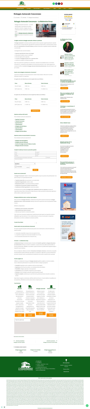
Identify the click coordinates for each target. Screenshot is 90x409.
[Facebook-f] (56, 4)
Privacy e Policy (66, 369)
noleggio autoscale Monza (19, 336)
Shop (60, 8)
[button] (15, 223)
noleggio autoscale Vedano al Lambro (28, 144)
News (55, 8)
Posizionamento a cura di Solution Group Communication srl (45, 408)
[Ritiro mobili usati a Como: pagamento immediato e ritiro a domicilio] (62, 72)
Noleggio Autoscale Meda (35, 349)
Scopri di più (64, 135)
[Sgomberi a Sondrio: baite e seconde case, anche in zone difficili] (62, 65)
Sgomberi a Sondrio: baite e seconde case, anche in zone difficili (69, 64)
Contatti (70, 8)
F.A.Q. (65, 8)
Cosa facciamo (37, 8)
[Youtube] (61, 4)
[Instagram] (59, 4)
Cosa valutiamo (65, 116)
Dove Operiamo (47, 8)
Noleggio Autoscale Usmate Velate (20, 350)
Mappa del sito (66, 371)
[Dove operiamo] (66, 360)
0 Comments (70, 67)
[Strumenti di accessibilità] (4, 407)
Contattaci (64, 88)
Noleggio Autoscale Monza (34, 17)
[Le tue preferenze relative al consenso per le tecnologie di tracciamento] (2, 407)
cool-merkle (17, 17)
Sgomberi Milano (20, 8)
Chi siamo (29, 8)
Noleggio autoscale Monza (21, 126)
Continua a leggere (66, 177)
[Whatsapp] (53, 4)
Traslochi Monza (18, 124)
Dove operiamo (66, 362)
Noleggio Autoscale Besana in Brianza (50, 350)
